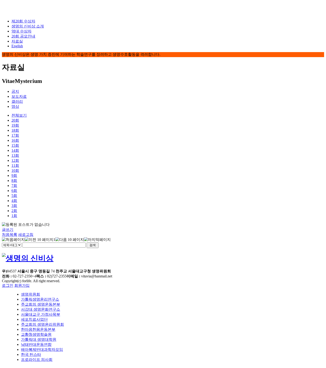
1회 (14, 216)
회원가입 (22, 285)
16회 (15, 140)
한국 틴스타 (31, 354)
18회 (15, 130)
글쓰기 (7, 229)
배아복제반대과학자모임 (42, 349)
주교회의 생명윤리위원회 (42, 324)
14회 (15, 150)
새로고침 (25, 235)
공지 (15, 91)
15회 (15, 145)
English (17, 46)
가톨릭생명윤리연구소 (40, 299)
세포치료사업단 (34, 319)
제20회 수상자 (23, 21)
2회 (14, 211)
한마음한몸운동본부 (38, 329)
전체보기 (19, 115)
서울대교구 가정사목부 (40, 314)
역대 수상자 (21, 31)
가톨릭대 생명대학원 (38, 339)
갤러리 (17, 101)
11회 (15, 165)
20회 (15, 120)
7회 (14, 186)
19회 (15, 125)
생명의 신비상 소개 (27, 26)
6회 (14, 191)
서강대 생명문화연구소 (40, 309)
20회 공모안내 (23, 36)
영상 (15, 106)
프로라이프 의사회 (37, 359)
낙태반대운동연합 (36, 344)
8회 (14, 181)
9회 (14, 175)
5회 (14, 196)
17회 (15, 135)
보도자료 (19, 96)
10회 (15, 170)
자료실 (17, 41)
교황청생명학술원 (36, 334)
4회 (14, 201)
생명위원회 (30, 294)
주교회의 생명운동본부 (40, 304)
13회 (15, 155)
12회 (15, 160)
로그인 (7, 285)
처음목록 (9, 235)
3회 (14, 206)
